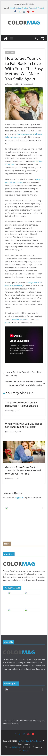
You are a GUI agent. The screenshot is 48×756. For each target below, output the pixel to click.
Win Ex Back (10, 52)
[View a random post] (42, 38)
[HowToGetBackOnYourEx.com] (6, 38)
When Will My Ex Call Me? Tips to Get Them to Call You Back (23, 425)
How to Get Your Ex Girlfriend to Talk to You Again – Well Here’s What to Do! (23, 383)
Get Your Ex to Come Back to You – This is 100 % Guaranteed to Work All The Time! (23, 470)
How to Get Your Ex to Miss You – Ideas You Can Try (24, 374)
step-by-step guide (19, 319)
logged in (19, 497)
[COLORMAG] (19, 560)
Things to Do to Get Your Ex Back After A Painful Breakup (21, 404)
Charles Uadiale (28, 84)
